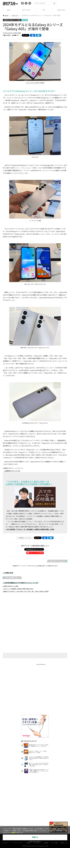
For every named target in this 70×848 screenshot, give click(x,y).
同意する (35, 837)
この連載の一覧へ (13, 578)
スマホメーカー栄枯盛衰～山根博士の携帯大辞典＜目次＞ (18, 588)
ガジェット (15, 15)
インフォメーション (61, 10)
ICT (26, 10)
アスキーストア (44, 10)
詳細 (13, 832)
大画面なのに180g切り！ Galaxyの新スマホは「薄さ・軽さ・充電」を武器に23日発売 (25, 591)
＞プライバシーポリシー (35, 841)
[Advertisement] (35, 611)
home (6, 15)
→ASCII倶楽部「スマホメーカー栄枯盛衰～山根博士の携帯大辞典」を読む (30, 529)
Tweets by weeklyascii (41, 664)
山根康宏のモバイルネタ (12, 471)
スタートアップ (9, 10)
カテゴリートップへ (58, 561)
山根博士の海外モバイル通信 (12, 20)
